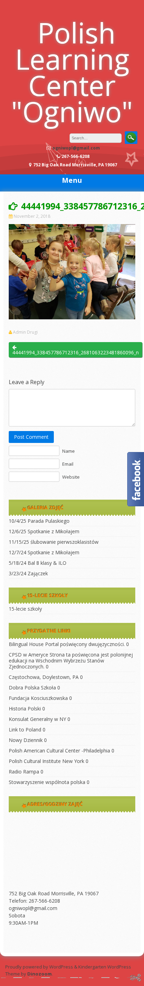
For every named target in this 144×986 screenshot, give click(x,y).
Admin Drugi (25, 332)
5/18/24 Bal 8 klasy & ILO (37, 563)
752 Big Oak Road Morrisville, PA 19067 (54, 893)
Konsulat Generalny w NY (37, 719)
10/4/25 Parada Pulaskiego (39, 521)
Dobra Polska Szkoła (32, 687)
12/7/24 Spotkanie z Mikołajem (44, 552)
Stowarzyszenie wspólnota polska (47, 782)
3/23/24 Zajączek (28, 573)
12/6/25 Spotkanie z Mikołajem (44, 531)
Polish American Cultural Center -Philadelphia (59, 750)
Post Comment (31, 436)
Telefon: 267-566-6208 (34, 900)
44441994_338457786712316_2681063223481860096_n (75, 352)
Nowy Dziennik (26, 740)
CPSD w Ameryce (28, 654)
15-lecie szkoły (25, 608)
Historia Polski (25, 708)
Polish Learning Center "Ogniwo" (72, 71)
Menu (72, 180)
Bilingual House (26, 644)
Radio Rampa (24, 771)
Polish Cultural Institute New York (46, 761)
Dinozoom (39, 974)
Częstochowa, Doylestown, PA (44, 677)
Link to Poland (25, 729)
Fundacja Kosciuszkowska (38, 698)
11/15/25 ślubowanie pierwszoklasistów (54, 542)
